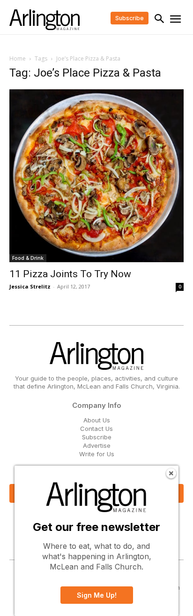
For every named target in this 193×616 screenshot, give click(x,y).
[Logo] (44, 19)
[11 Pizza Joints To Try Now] (96, 175)
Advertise (97, 445)
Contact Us (96, 428)
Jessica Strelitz (30, 286)
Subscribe (96, 437)
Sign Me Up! (97, 595)
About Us (96, 420)
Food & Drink (28, 258)
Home (17, 58)
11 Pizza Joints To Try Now (70, 274)
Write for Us (96, 454)
